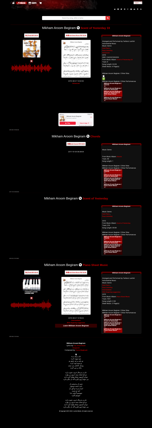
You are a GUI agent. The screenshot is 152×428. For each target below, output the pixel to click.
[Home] (13, 3)
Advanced (76, 83)
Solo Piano (106, 48)
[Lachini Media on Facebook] (118, 9)
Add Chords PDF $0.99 (77, 144)
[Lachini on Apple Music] (114, 9)
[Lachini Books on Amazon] (141, 9)
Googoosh (76, 348)
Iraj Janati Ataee (80, 345)
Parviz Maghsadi (81, 350)
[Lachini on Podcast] (137, 9)
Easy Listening (107, 50)
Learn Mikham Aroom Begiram (76, 326)
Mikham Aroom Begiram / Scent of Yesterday (112, 88)
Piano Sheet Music (95, 265)
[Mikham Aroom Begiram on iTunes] (121, 76)
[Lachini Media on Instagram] (124, 9)
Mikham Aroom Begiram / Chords (112, 84)
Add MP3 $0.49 (33, 272)
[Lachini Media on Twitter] (121, 9)
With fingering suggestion (76, 323)
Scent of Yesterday (95, 198)
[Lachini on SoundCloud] (134, 9)
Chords (95, 136)
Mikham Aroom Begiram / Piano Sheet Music (112, 98)
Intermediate (76, 320)
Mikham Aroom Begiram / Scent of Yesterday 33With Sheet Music (112, 92)
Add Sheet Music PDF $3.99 (77, 35)
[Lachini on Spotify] (131, 9)
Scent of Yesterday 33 (95, 28)
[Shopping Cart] (40, 3)
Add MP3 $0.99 (33, 35)
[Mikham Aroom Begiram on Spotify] (121, 78)
